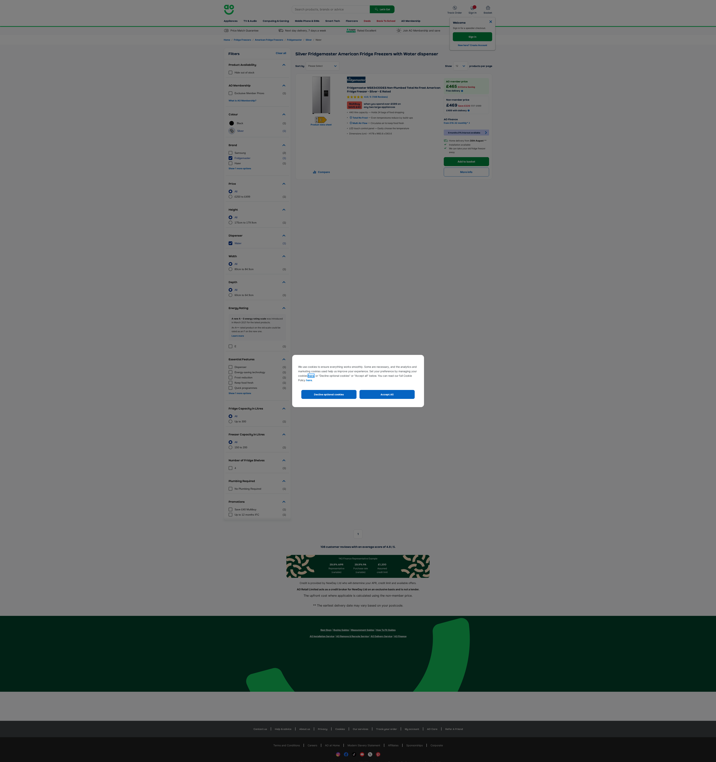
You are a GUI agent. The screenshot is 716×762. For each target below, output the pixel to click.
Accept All (387, 394)
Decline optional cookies (329, 394)
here (311, 375)
